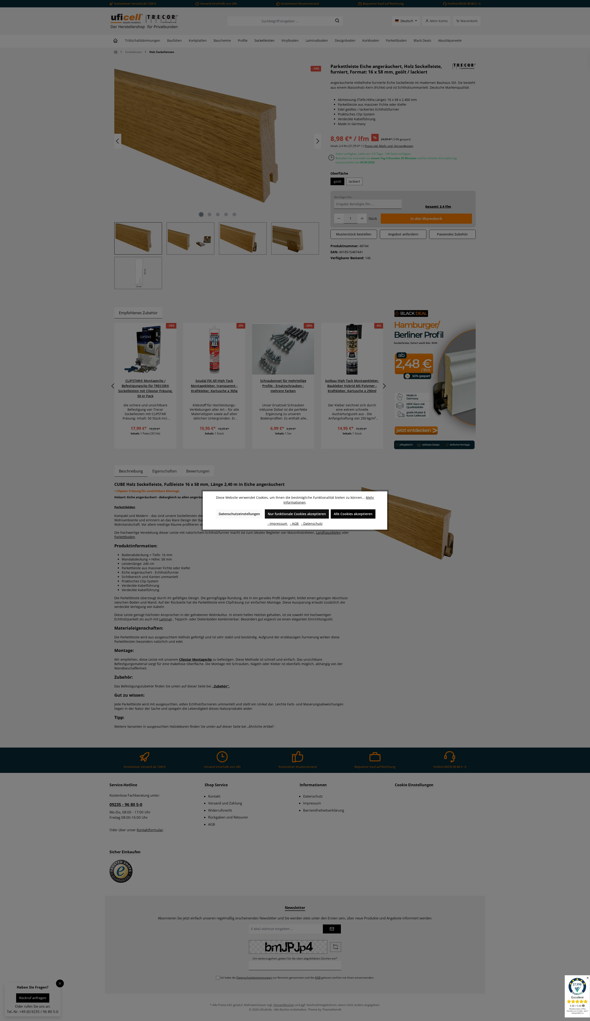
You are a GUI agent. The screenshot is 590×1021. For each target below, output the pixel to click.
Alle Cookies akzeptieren (353, 514)
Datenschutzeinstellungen (239, 514)
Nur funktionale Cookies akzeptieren (297, 514)
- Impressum (278, 523)
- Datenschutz (312, 523)
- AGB (294, 523)
